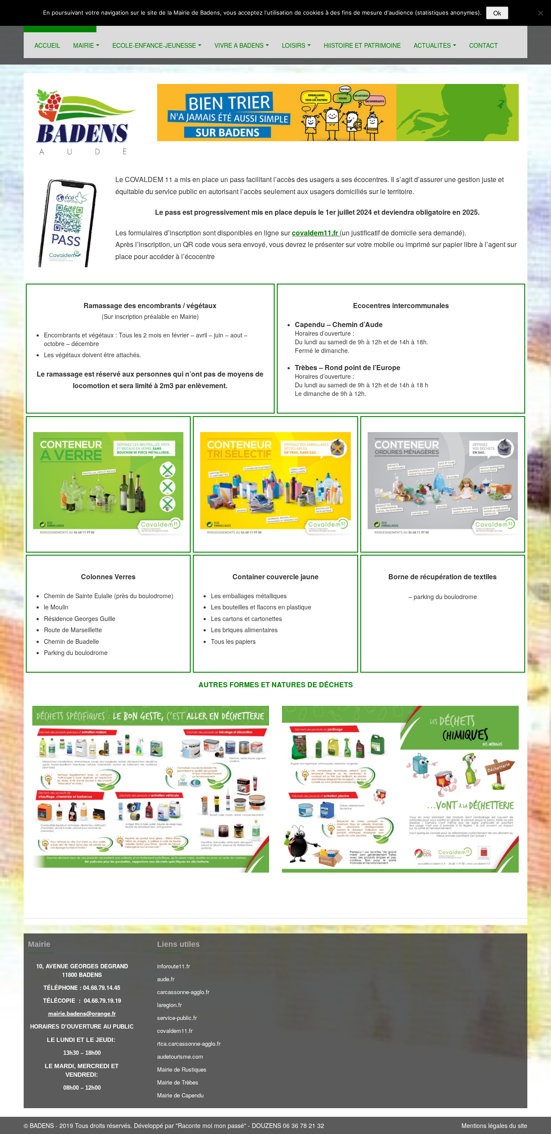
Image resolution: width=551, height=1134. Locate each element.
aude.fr (165, 979)
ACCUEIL (47, 45)
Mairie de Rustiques (182, 1069)
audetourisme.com (180, 1056)
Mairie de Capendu (180, 1095)
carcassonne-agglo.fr (183, 992)
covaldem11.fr (174, 1030)
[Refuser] (540, 13)
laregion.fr (169, 1005)
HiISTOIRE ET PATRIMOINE (362, 45)
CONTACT (483, 45)
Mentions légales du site (494, 1125)
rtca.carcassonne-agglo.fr (188, 1043)
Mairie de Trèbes (177, 1082)
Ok (497, 13)
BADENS (42, 1125)
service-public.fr (177, 1017)
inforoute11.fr (173, 966)
